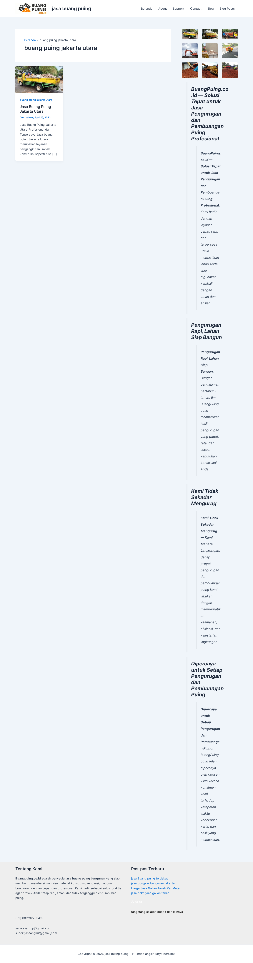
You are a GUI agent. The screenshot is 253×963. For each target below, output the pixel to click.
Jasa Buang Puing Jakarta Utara (35, 109)
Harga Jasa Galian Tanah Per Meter (156, 888)
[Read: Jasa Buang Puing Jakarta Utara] (39, 79)
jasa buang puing (71, 8)
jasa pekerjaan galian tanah (150, 893)
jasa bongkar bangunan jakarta (153, 883)
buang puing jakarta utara (36, 99)
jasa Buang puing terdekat (149, 878)
